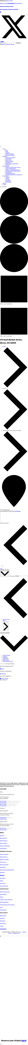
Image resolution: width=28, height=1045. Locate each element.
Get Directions (17, 511)
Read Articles (3, 915)
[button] (0, 12)
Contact (4, 184)
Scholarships (8, 180)
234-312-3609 (3, 805)
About (4, 148)
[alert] (14, 304)
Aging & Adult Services (10, 168)
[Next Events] (3, 566)
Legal (1, 907)
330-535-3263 (3, 801)
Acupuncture (8, 162)
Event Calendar (3, 843)
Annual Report (3, 848)
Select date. (12, 576)
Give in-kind (2, 883)
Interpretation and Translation (7, 905)
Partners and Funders (5, 846)
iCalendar (5, 656)
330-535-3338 (3, 804)
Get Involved (5, 175)
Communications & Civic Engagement (13, 174)
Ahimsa (1, 897)
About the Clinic (3, 857)
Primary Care (8, 160)
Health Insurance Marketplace (11, 163)
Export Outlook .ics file (8, 661)
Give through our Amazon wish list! (9, 9)
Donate (4, 183)
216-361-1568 (3, 830)
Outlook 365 (5, 657)
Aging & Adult (3, 894)
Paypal (1, 881)
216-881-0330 (3, 817)
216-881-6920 (3, 819)
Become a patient (4, 854)
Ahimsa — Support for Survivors (12, 169)
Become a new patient (10, 157)
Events (4, 346)
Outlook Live (5, 658)
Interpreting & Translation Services (12, 171)
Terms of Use (16, 933)
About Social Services (5, 892)
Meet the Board (3, 840)
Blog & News (8, 182)
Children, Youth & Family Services (12, 167)
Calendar (7, 152)
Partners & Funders (9, 153)
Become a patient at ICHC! (6, 6)
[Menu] (0, 146)
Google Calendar (6, 655)
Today (1, 568)
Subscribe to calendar (5, 632)
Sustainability (3, 910)
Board (6, 151)
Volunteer (7, 177)
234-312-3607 (3, 802)
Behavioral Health (9, 161)
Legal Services (8, 172)
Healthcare (5, 156)
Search (1, 43)
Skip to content (9, 0)
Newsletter (7, 179)
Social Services (6, 166)
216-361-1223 (3, 828)
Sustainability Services (10, 173)
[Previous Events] (15, 565)
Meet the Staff (3, 838)
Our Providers (8, 158)
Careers (7, 178)
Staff (6, 150)
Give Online (2, 878)
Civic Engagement (4, 902)
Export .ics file (6, 660)
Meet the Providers (4, 859)
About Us (2, 835)
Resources (7, 164)
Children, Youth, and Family (6, 899)
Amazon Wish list (4, 886)
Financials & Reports (9, 155)
